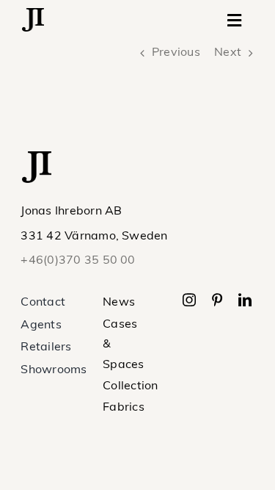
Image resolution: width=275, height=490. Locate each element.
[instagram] (189, 299)
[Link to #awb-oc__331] (234, 20)
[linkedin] (245, 299)
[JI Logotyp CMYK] (33, 14)
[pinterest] (217, 299)
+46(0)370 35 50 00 (78, 261)
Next (227, 53)
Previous (176, 53)
